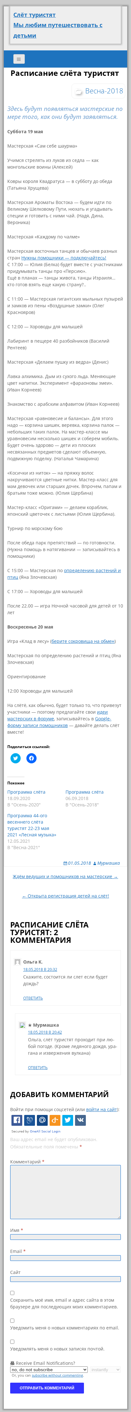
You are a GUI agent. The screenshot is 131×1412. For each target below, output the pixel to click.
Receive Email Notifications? (45, 1363)
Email (18, 1251)
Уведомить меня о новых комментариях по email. (64, 1328)
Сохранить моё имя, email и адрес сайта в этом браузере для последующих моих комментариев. (64, 1303)
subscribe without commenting (57, 1375)
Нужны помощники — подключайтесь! (63, 258)
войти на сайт (101, 1109)
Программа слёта (26, 792)
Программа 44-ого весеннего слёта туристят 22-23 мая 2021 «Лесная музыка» (31, 825)
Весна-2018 (104, 90)
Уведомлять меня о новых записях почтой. (57, 1349)
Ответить (33, 998)
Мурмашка (108, 863)
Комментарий (27, 1162)
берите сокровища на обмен (83, 641)
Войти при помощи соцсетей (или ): (65, 1109)
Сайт (15, 1272)
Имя (16, 1230)
